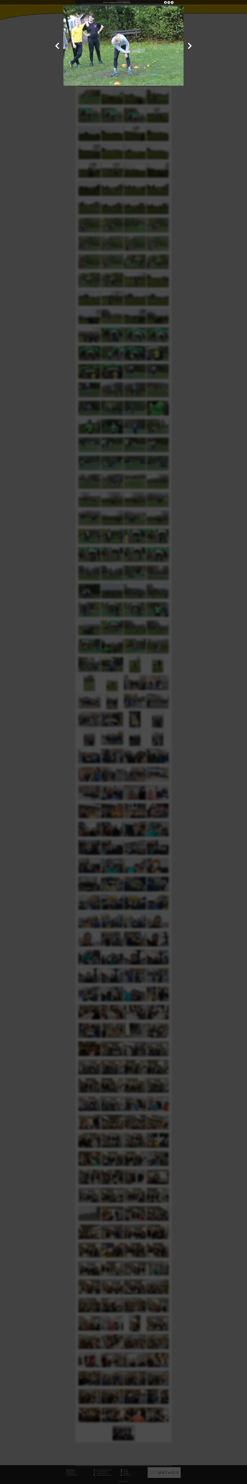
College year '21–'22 (115, 2)
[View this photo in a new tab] (168, 2)
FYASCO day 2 (126, 2)
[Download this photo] (165, 2)
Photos (105, 2)
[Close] (172, 2)
